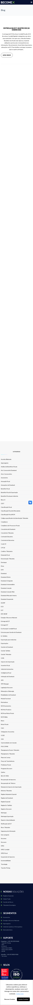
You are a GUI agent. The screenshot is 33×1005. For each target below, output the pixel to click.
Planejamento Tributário (8, 754)
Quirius (3, 772)
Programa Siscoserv (6, 768)
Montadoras (4, 702)
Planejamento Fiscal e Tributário (10, 750)
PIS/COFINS (4, 746)
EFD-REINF (4, 614)
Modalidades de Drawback (8, 695)
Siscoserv (3, 842)
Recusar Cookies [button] (9, 999)
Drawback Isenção (6, 588)
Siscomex (3, 838)
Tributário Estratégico (9, 905)
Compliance (4, 522)
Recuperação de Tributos (8, 783)
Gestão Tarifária (5, 651)
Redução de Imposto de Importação (11, 787)
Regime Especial (5, 801)
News (2, 720)
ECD (2, 606)
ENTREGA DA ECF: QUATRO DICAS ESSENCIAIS (16, 29)
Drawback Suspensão (7, 599)
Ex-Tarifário (4, 636)
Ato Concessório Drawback (9, 470)
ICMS (2, 658)
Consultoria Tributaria (7, 533)
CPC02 (3, 547)
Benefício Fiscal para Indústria (9, 496)
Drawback (4, 573)
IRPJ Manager (5, 684)
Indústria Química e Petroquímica (12, 927)
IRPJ (2, 680)
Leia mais (7, 55)
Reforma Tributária (6, 790)
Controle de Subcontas (7, 540)
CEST (2, 503)
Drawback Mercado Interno (9, 595)
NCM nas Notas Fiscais (7, 713)
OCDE (3, 735)
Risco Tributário (5, 827)
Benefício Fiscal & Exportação (9, 492)
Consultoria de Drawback (8, 529)
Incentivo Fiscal (5, 665)
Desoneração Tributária (7, 558)
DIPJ (2, 570)
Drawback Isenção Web (7, 592)
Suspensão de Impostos (8, 857)
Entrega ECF (4, 625)
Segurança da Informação (8, 831)
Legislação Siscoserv (7, 687)
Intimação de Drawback (7, 676)
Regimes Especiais (8, 896)
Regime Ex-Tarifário (6, 805)
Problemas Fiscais (6, 765)
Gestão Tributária (6, 654)
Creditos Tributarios (7, 551)
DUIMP (3, 603)
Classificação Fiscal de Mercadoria (10, 511)
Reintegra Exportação (7, 816)
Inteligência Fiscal (6, 673)
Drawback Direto (6, 577)
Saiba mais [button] (20, 994)
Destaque (4, 562)
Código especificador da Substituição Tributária (14, 518)
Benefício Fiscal (5, 489)
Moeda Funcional (6, 698)
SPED (2, 846)
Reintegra (4, 812)
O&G (2, 728)
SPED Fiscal (4, 853)
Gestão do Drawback (7, 647)
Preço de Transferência (7, 761)
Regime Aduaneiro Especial (8, 794)
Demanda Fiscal (5, 555)
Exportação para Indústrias (8, 639)
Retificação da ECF (6, 824)
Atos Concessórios (6, 474)
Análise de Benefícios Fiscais (9, 466)
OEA (2, 739)
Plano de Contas (5, 757)
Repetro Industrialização (8, 820)
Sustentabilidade (6, 860)
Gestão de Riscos (8, 902)
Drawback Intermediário (8, 584)
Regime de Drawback (7, 798)
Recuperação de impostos (8, 779)
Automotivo (4, 477)
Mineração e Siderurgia (7, 691)
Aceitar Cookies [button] (23, 999)
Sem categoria (5, 835)
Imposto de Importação (7, 662)
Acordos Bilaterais (6, 459)
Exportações (4, 643)
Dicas (2, 566)
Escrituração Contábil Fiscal (9, 628)
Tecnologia (4, 864)
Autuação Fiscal (5, 481)
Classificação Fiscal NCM (8, 514)
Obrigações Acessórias (7, 731)
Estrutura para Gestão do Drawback (11, 632)
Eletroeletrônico (7, 930)
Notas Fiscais (4, 724)
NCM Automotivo (6, 706)
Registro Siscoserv (6, 809)
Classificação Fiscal (6, 507)
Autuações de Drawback (8, 485)
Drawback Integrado (7, 581)
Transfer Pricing (5, 868)
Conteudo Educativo (7, 536)
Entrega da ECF (5, 621)
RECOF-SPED (5, 776)
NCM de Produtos (6, 709)
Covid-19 (3, 544)
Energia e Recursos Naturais (9, 617)
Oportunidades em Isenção (9, 743)
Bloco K (3, 500)
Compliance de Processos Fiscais (10, 525)
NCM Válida (4, 717)
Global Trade (6, 899)
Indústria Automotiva (7, 669)
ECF (2, 610)
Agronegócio (4, 463)
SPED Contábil (5, 849)
